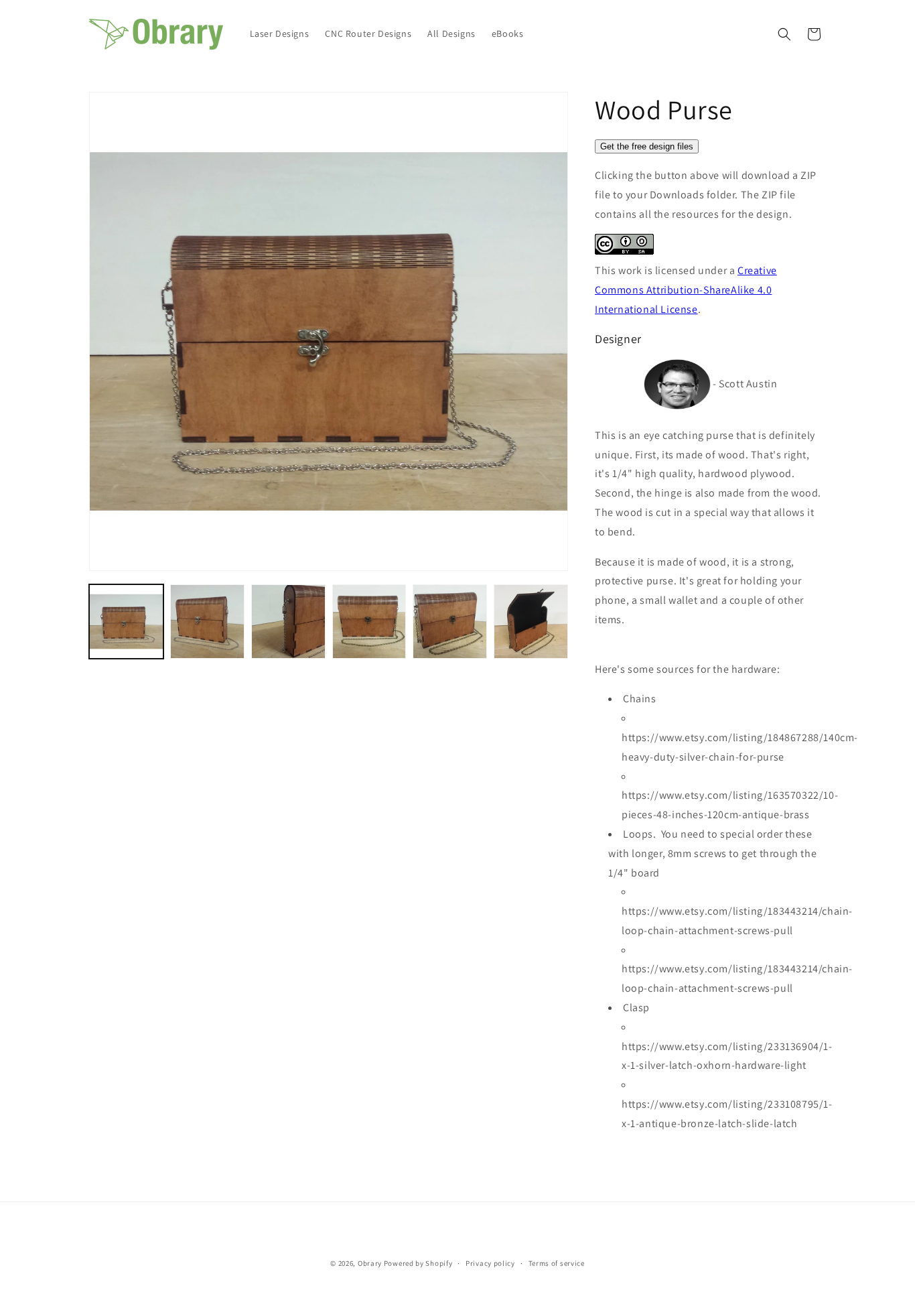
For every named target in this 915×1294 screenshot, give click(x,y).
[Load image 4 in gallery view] (369, 621)
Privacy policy (490, 1263)
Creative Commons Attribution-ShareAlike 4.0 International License (686, 289)
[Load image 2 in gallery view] (207, 621)
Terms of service (557, 1263)
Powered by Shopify (418, 1263)
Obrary (370, 1263)
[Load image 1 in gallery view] (126, 621)
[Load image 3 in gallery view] (288, 621)
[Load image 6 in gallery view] (531, 621)
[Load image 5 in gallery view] (450, 621)
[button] (784, 34)
